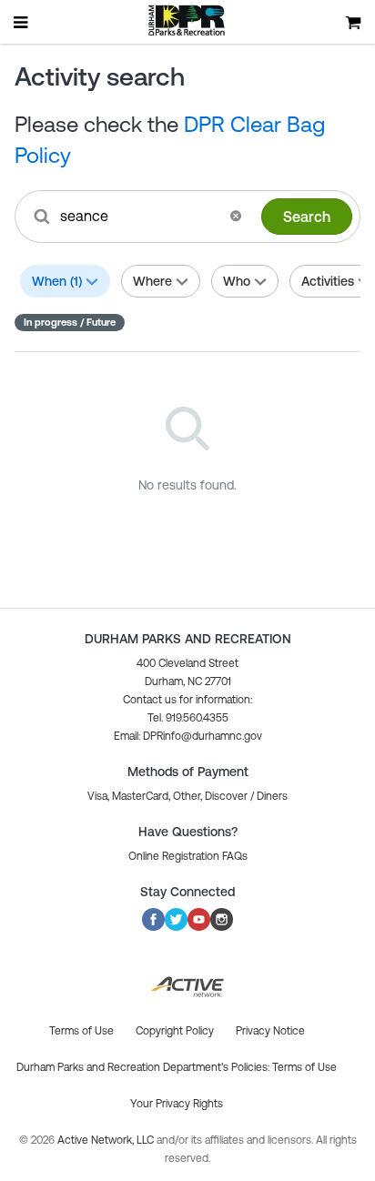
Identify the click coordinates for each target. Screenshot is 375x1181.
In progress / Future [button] (70, 322)
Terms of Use (304, 1067)
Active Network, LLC (107, 1140)
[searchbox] (138, 215)
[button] (235, 215)
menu (22, 22)
